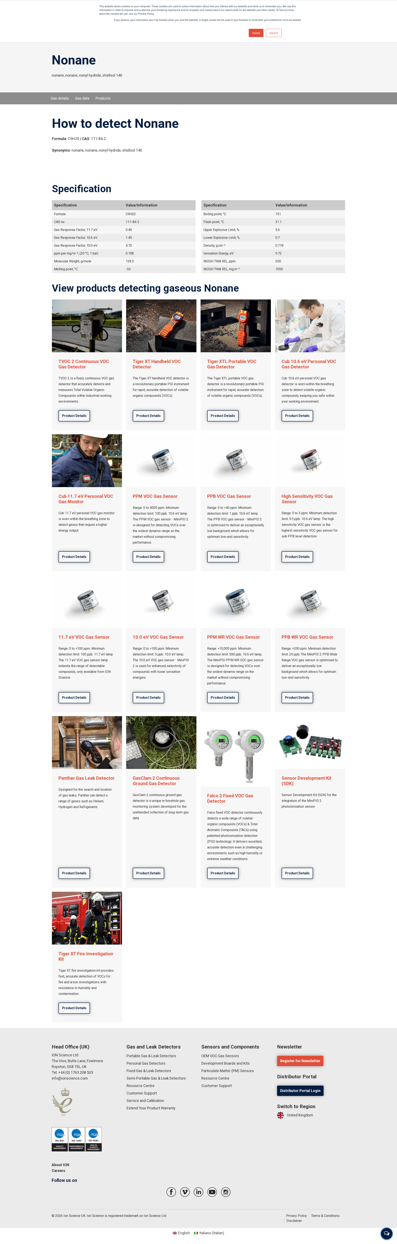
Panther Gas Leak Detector (87, 778)
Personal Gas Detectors (146, 1063)
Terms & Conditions (325, 1216)
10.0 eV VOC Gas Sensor (158, 637)
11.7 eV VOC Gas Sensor (84, 637)
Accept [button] (256, 33)
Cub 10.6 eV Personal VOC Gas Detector (309, 364)
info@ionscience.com (70, 1078)
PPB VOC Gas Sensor (229, 496)
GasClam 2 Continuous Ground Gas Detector (156, 781)
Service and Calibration (145, 1100)
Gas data (82, 98)
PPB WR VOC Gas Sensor (307, 637)
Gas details (60, 98)
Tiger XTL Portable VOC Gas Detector (231, 364)
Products (103, 98)
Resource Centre (140, 1086)
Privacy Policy (296, 1216)
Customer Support (142, 1093)
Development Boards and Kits (225, 1063)
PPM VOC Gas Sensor (155, 496)
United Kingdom (300, 1115)
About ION (60, 1165)
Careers (58, 1170)
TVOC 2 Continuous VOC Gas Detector (84, 364)
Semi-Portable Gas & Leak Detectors (156, 1078)
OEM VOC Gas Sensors (220, 1056)
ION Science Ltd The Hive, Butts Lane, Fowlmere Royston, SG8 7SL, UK (77, 1061)
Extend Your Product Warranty (151, 1108)
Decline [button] (273, 33)
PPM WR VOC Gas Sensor (233, 637)
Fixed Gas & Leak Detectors (149, 1071)
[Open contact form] (386, 1233)
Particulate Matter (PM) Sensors (227, 1071)
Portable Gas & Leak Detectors (151, 1056)
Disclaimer (294, 1221)
